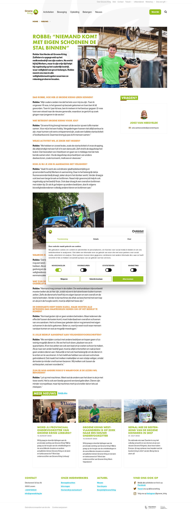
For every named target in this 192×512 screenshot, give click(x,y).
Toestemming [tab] (62, 239)
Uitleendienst (139, 2)
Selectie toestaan (96, 279)
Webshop (149, 2)
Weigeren (64, 279)
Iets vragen (65, 486)
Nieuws (98, 12)
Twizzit (128, 2)
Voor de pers (102, 486)
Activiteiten (48, 12)
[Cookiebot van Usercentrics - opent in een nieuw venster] (134, 231)
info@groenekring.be (33, 493)
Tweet (140, 489)
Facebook (142, 485)
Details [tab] (96, 239)
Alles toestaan (128, 279)
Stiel (114, 2)
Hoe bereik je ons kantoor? (71, 490)
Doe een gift (161, 2)
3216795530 (31, 490)
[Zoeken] (165, 12)
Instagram (151, 493)
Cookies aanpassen (59, 507)
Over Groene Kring (104, 2)
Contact (121, 2)
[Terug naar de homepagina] (31, 12)
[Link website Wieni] (164, 507)
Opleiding (74, 12)
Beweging (62, 12)
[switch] (83, 270)
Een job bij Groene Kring (106, 490)
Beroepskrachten (68, 483)
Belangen (87, 12)
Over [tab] (129, 239)
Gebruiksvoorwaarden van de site (37, 507)
